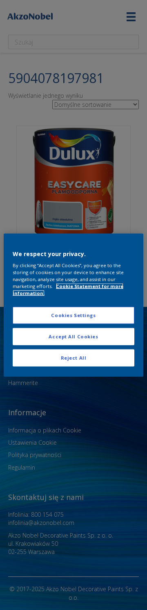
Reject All (74, 358)
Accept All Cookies (73, 336)
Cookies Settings (73, 315)
